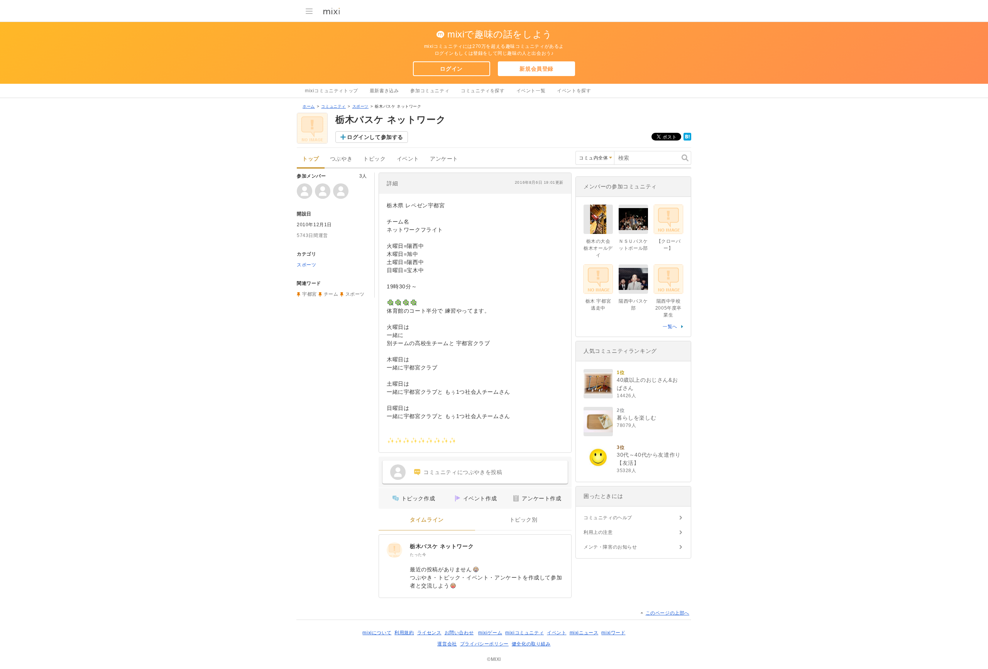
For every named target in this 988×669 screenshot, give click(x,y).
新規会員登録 (536, 69)
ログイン (451, 69)
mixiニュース (584, 632)
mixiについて (376, 632)
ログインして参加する (375, 137)
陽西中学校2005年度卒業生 (668, 308)
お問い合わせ (459, 632)
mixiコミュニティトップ (331, 90)
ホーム (309, 106)
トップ (310, 159)
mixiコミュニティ (524, 632)
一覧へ (670, 326)
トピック (374, 159)
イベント (408, 159)
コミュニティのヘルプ (608, 517)
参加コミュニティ (429, 90)
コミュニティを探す (482, 90)
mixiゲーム (490, 632)
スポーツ (360, 106)
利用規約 (404, 632)
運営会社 (447, 644)
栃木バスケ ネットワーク (442, 546)
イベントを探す (574, 90)
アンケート (444, 159)
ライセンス (429, 632)
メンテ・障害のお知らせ (610, 547)
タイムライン (427, 520)
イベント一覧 (531, 90)
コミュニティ (333, 106)
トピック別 (523, 520)
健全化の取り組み (531, 644)
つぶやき (341, 159)
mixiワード (613, 632)
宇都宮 (309, 294)
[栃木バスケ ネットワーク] (394, 550)
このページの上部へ (667, 613)
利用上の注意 (598, 532)
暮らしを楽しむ (636, 418)
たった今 (418, 554)
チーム (331, 294)
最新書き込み (384, 90)
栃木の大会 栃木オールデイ (598, 248)
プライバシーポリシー (484, 644)
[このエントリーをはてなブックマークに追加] (687, 139)
